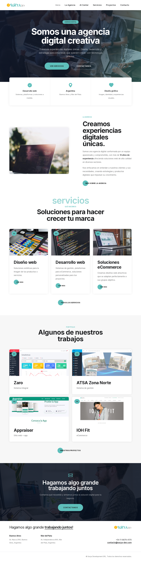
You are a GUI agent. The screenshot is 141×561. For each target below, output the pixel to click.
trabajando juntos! (59, 527)
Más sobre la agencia (95, 183)
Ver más (19, 282)
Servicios (97, 5)
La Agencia (70, 5)
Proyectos (111, 5)
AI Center (84, 5)
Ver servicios (57, 66)
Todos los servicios (70, 303)
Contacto (124, 5)
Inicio (58, 5)
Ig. (2, 274)
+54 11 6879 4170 (124, 540)
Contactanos (84, 66)
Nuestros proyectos (70, 450)
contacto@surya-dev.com (119, 542)
